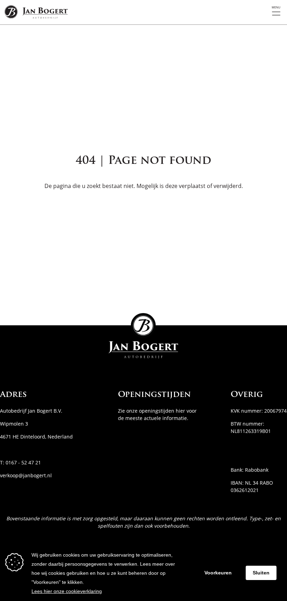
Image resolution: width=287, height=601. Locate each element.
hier (180, 410)
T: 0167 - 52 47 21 (20, 462)
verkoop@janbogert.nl (26, 475)
